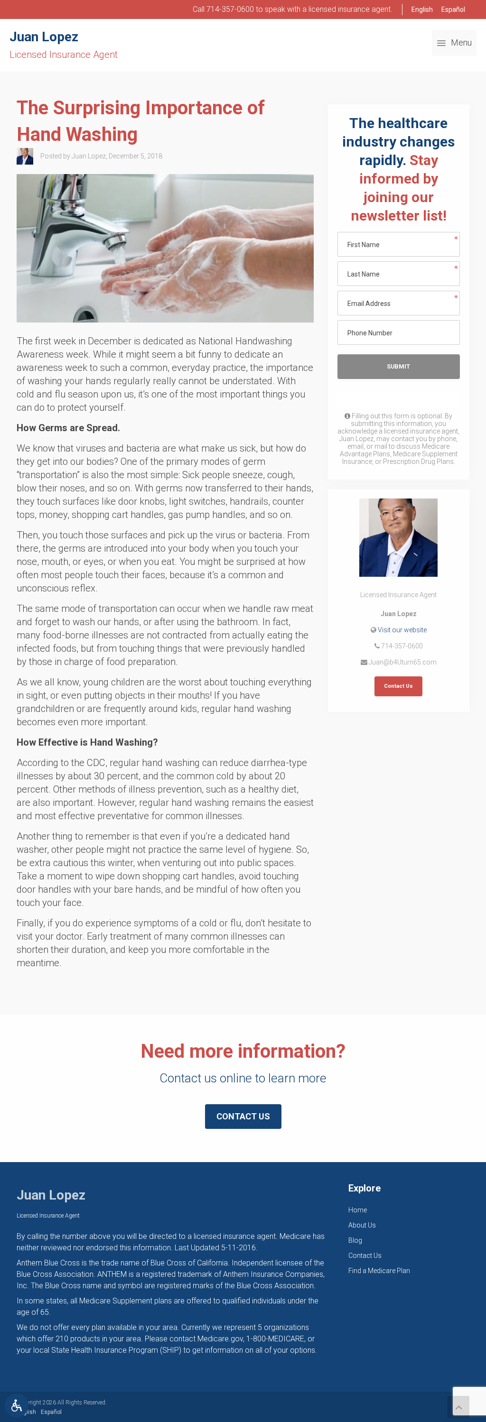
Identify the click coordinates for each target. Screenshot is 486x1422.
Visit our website (402, 630)
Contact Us (398, 686)
